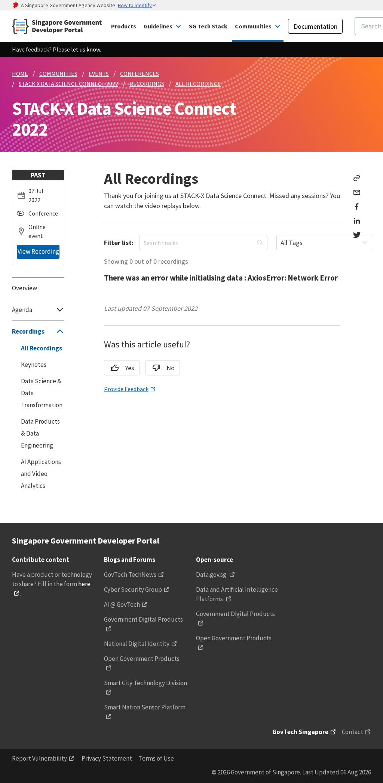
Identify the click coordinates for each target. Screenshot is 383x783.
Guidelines (158, 26)
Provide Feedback (126, 389)
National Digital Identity (136, 644)
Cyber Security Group (133, 589)
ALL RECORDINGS (198, 83)
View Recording (38, 251)
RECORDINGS (146, 83)
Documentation (315, 26)
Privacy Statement (107, 758)
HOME (20, 73)
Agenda (22, 310)
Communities (253, 26)
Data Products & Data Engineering (40, 433)
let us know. (86, 49)
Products (123, 26)
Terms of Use (156, 758)
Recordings (28, 331)
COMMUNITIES (58, 73)
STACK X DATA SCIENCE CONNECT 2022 (68, 83)
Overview (24, 288)
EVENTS (99, 73)
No (170, 367)
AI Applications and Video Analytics (41, 474)
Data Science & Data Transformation (41, 393)
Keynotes (33, 364)
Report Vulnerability (39, 758)
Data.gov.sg (211, 574)
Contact (352, 732)
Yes (129, 367)
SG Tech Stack (208, 26)
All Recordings (41, 348)
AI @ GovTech (122, 604)
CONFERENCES (139, 73)
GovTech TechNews (130, 574)
